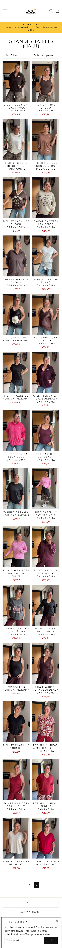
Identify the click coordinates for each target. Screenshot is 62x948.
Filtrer (13, 55)
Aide (30, 902)
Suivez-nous (30, 912)
